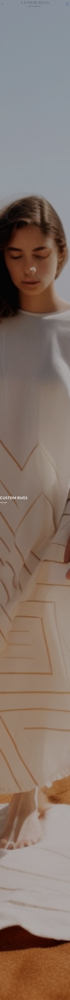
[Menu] (2, 4)
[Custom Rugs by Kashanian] (35, 4)
